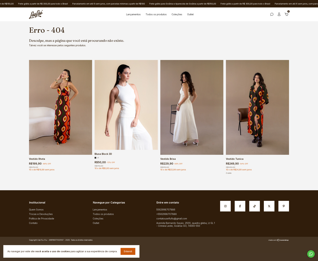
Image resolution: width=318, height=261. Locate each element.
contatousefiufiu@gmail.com (171, 218)
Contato (33, 223)
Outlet (190, 14)
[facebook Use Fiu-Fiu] (240, 206)
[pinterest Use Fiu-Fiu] (283, 206)
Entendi (128, 251)
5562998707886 (165, 209)
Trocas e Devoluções (41, 214)
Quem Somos (36, 209)
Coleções (177, 14)
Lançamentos (133, 14)
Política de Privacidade (41, 218)
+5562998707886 (166, 214)
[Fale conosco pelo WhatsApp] (311, 254)
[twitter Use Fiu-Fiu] (269, 206)
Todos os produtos (156, 14)
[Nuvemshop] (278, 240)
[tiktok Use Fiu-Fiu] (254, 206)
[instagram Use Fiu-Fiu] (225, 206)
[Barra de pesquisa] (271, 15)
